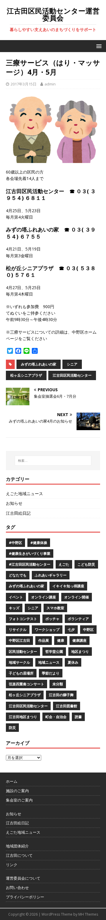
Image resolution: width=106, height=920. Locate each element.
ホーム (11, 781)
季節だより (50, 673)
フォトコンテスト (23, 618)
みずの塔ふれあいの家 (38, 364)
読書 (78, 716)
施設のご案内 (17, 790)
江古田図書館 (66, 705)
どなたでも (17, 575)
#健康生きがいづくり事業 (29, 553)
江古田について (19, 855)
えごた (64, 564)
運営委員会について (23, 878)
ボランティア (78, 618)
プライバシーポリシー (25, 897)
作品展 (43, 640)
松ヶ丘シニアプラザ (26, 375)
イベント (16, 597)
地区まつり (80, 651)
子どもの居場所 (21, 673)
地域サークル (19, 662)
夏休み (73, 662)
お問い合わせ (17, 887)
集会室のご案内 (19, 800)
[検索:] (53, 461)
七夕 (71, 629)
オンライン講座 (43, 597)
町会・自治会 (56, 716)
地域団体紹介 (17, 846)
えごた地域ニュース (24, 493)
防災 (12, 727)
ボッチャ (52, 618)
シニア (72, 364)
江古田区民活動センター (72, 375)
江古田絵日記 (18, 513)
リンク (11, 864)
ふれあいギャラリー (51, 575)
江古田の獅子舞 (61, 694)
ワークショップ (47, 629)
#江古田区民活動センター (29, 564)
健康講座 (79, 640)
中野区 (88, 629)
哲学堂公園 (54, 651)
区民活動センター (23, 651)
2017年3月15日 (24, 84)
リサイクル (17, 629)
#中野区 (15, 542)
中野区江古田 (19, 640)
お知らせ (14, 503)
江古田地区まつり (23, 716)
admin (50, 84)
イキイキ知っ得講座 (68, 585)
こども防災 (86, 564)
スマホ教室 (55, 607)
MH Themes (88, 914)
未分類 (57, 684)
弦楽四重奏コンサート (26, 684)
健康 (60, 640)
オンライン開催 (76, 597)
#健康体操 (38, 542)
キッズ (14, 607)
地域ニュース (48, 662)
